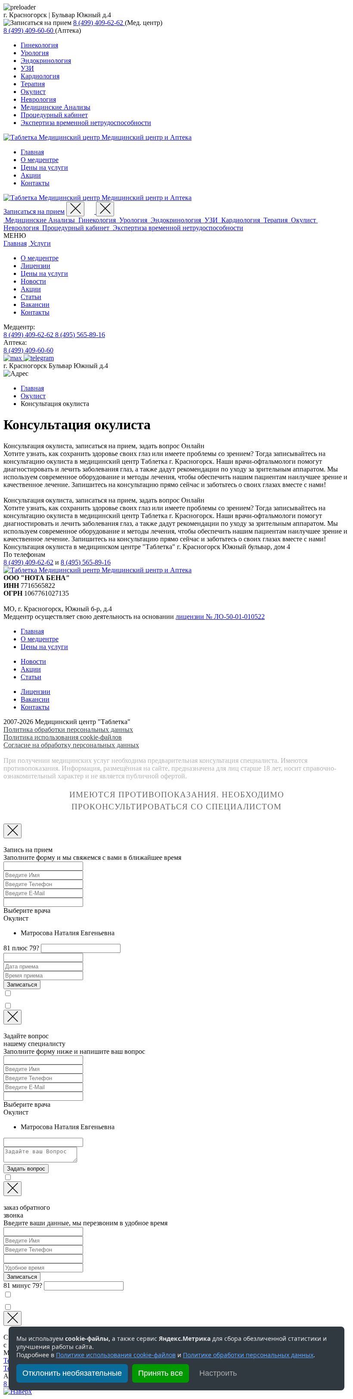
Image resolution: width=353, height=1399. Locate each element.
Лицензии (35, 265)
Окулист (33, 91)
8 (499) (98, 22)
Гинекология (39, 45)
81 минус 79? (22, 1285)
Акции (31, 175)
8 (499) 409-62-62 (28, 562)
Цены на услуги (44, 167)
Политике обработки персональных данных (248, 1355)
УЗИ (27, 68)
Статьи (31, 296)
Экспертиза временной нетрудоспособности (86, 122)
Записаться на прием (34, 211)
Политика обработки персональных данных (68, 729)
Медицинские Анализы (55, 107)
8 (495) (80, 334)
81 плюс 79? (21, 948)
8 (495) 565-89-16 (86, 562)
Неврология (38, 99)
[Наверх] (17, 1391)
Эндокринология (46, 60)
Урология (35, 52)
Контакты (35, 183)
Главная (32, 152)
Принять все (160, 1373)
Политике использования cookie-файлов (116, 1355)
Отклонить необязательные (72, 1373)
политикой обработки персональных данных (121, 993)
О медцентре (40, 159)
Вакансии (35, 304)
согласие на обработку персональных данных (105, 1005)
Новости (33, 281)
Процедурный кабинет (54, 115)
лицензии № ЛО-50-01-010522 (220, 616)
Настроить (218, 1373)
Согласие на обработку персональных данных (71, 745)
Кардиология (40, 76)
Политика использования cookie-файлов (62, 737)
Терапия (33, 83)
